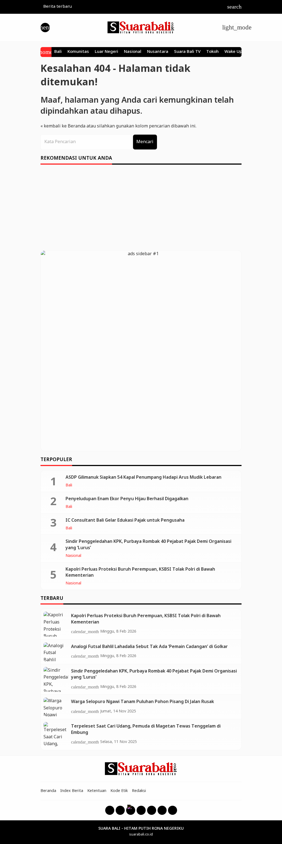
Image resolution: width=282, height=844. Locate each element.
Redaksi (139, 790)
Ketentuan (96, 790)
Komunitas (78, 52)
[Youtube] (141, 810)
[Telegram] (172, 810)
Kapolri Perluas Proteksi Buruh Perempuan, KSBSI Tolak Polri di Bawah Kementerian (140, 572)
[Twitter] (151, 810)
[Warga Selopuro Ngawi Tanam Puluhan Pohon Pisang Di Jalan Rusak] (56, 707)
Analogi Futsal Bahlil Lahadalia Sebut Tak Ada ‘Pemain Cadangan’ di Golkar (149, 647)
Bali (58, 52)
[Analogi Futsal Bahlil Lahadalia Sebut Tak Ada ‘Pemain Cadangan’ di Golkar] (56, 651)
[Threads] (130, 810)
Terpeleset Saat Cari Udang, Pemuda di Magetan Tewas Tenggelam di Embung (146, 729)
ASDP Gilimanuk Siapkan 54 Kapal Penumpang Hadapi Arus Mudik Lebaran (143, 477)
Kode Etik (119, 790)
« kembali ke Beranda (62, 126)
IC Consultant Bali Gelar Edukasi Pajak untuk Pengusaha (125, 520)
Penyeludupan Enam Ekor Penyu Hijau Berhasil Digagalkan (127, 499)
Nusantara (157, 52)
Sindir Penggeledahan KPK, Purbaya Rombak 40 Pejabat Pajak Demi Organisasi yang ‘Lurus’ (148, 544)
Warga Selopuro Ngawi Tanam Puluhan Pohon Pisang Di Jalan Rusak (142, 702)
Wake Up (233, 52)
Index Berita (71, 790)
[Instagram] (120, 810)
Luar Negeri (106, 52)
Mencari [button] (144, 142)
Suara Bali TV (187, 52)
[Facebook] (109, 810)
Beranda (48, 790)
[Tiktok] (162, 810)
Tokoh (212, 52)
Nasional (132, 52)
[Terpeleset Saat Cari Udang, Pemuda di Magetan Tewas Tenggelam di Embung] (56, 734)
